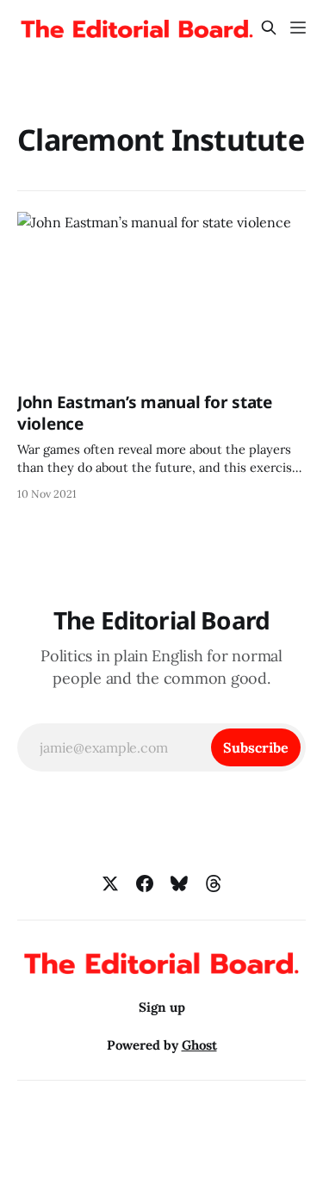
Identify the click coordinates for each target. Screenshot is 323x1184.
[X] (110, 883)
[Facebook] (144, 883)
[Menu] (298, 27)
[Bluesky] (179, 883)
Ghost (199, 1045)
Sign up (162, 1007)
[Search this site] (269, 27)
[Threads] (213, 883)
